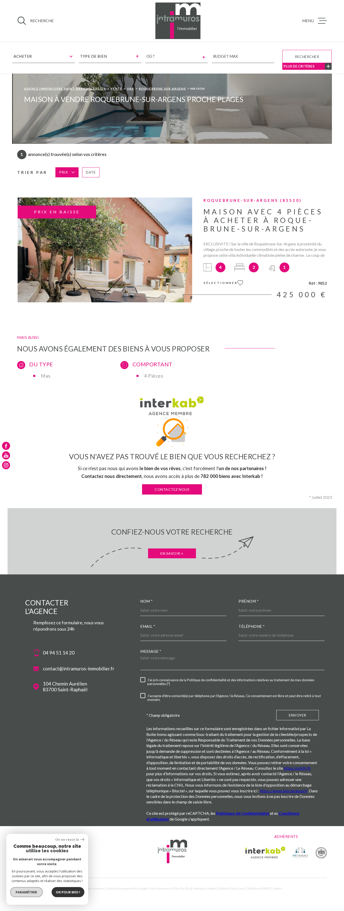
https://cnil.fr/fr (297, 768)
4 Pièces (153, 376)
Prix (63, 172)
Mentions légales (205, 888)
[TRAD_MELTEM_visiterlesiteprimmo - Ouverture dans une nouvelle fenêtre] (300, 852)
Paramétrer (26, 892)
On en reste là (67, 839)
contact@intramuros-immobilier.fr (78, 668)
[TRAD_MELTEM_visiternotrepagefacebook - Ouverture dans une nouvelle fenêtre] (6, 446)
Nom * (146, 601)
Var (130, 88)
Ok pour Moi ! (68, 892)
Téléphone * (251, 626)
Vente (116, 88)
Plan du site (182, 888)
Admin (224, 888)
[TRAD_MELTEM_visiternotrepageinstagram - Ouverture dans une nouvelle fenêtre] (6, 465)
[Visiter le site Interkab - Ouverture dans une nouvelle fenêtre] (265, 852)
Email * (147, 626)
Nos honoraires (161, 888)
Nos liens (238, 888)
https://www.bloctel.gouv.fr (283, 790)
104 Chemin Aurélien (65, 686)
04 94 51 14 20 (59, 653)
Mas (46, 376)
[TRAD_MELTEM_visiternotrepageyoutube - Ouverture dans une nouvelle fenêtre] (6, 455)
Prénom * (248, 601)
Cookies (276, 888)
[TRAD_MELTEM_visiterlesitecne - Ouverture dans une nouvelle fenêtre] (321, 852)
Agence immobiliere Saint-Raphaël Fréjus (65, 88)
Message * (150, 651)
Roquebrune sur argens (162, 88)
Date (91, 172)
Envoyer (297, 715)
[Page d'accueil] (178, 21)
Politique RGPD (258, 888)
